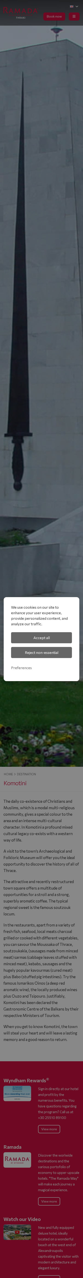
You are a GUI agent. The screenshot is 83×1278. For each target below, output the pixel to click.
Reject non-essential (41, 652)
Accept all (41, 637)
